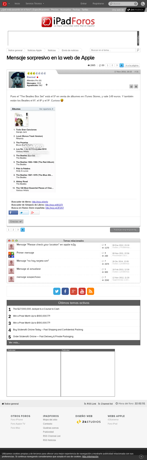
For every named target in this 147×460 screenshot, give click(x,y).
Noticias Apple (35, 50)
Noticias (52, 50)
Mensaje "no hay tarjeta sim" (33, 261)
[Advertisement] (34, 373)
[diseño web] (135, 10)
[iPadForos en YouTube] (82, 291)
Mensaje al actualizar (29, 269)
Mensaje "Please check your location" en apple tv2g (46, 244)
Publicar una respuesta (124, 230)
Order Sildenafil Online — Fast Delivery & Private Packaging (43, 336)
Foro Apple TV (18, 424)
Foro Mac (15, 428)
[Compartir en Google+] (35, 212)
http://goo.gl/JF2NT (55, 208)
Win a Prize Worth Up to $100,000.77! (31, 316)
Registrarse (98, 4)
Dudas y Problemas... (121, 247)
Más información (90, 456)
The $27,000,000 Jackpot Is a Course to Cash (36, 309)
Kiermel (31, 77)
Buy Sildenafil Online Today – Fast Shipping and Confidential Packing (48, 330)
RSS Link (91, 404)
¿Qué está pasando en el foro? (16, 9)
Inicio (17, 4)
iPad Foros (73, 22)
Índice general (15, 50)
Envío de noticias (70, 50)
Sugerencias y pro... (121, 280)
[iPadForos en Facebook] (65, 291)
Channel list (107, 404)
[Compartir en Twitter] (24, 212)
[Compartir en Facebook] (13, 212)
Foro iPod (112, 424)
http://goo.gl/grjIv (40, 202)
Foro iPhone (17, 420)
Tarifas (85, 9)
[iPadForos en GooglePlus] (73, 291)
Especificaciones (41, 9)
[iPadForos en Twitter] (56, 291)
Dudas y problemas (120, 263)
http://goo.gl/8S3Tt (54, 205)
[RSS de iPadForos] (90, 291)
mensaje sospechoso (29, 277)
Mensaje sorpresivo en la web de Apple (50, 58)
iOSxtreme (113, 420)
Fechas (76, 9)
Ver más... (14, 342)
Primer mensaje (25, 253)
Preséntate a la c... (120, 255)
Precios (54, 9)
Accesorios (65, 9)
